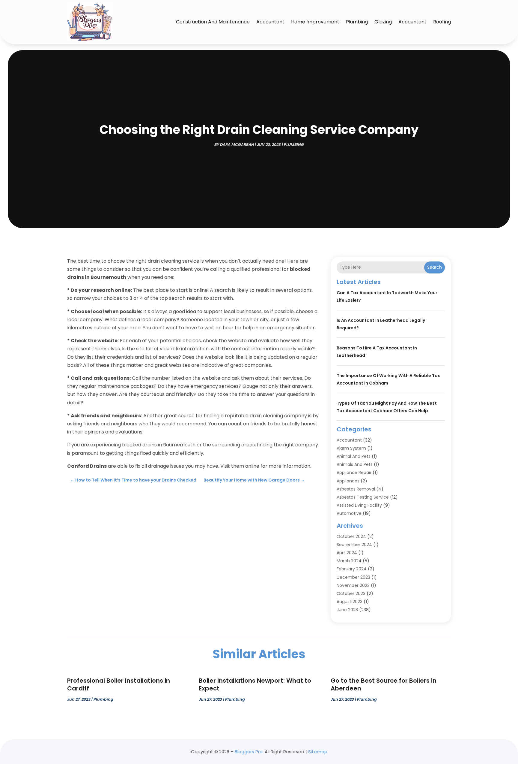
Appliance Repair (354, 473)
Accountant (270, 21)
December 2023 (353, 577)
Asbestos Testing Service (363, 497)
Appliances (348, 481)
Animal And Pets (354, 456)
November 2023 (353, 585)
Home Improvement (315, 21)
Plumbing (357, 21)
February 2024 (352, 569)
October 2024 (351, 536)
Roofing (442, 21)
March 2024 (349, 561)
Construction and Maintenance (213, 21)
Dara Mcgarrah (237, 144)
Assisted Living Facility (359, 505)
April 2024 (347, 553)
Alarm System (351, 448)
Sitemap (317, 751)
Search (434, 267)
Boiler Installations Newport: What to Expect (255, 684)
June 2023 (347, 610)
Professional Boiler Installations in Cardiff (118, 684)
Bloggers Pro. (249, 751)
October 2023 (351, 593)
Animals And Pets (355, 464)
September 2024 (354, 545)
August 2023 (349, 602)
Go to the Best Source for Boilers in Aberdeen (383, 684)
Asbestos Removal (356, 489)
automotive (349, 513)
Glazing (383, 21)
